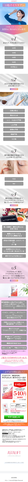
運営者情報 (14, 477)
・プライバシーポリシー (14, 455)
